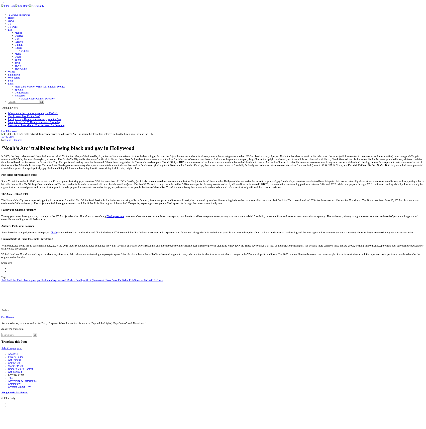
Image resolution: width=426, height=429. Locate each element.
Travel (18, 65)
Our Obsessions (9, 131)
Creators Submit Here (19, 386)
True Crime (21, 68)
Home (11, 17)
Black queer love (115, 216)
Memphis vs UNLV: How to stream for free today (34, 122)
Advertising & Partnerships (22, 380)
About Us (13, 353)
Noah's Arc (112, 280)
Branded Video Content (20, 368)
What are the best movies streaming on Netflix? (33, 113)
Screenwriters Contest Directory (38, 98)
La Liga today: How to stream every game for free (34, 119)
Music (18, 53)
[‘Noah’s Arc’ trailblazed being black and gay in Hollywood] (24, 310)
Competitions (22, 92)
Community (14, 383)
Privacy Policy (15, 356)
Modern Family (75, 280)
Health (18, 47)
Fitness (25, 50)
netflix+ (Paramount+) (94, 280)
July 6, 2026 (7, 137)
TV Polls (12, 26)
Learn (11, 83)
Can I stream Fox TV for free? (24, 116)
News (11, 20)
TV (10, 23)
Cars (17, 38)
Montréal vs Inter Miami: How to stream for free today (36, 125)
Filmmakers (14, 74)
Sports (18, 59)
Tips (10, 377)
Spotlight (19, 89)
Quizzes (19, 35)
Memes (18, 32)
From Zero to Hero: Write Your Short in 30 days (40, 86)
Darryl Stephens (13, 140)
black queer (30, 280)
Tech (17, 62)
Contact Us (14, 362)
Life (10, 29)
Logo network (59, 280)
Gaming (19, 44)
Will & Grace (156, 280)
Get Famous (14, 359)
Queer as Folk (141, 280)
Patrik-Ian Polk (126, 280)
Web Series (14, 77)
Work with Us (15, 365)
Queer (18, 56)
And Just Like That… (12, 280)
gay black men (44, 280)
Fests (10, 80)
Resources (20, 95)
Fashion (19, 41)
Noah (54, 232)
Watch (11, 71)
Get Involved (15, 371)
